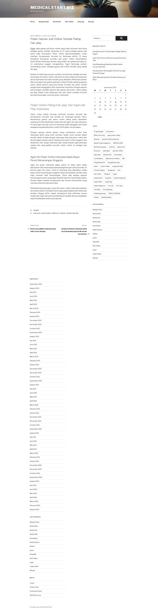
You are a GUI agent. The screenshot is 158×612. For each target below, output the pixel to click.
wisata (96, 197)
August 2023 (34, 336)
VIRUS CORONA (114, 193)
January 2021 (34, 461)
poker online (72, 213)
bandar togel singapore (102, 143)
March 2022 (34, 405)
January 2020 (34, 509)
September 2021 (36, 429)
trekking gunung (100, 193)
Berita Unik (96, 222)
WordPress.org (35, 595)
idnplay (55, 213)
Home (32, 22)
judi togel (97, 155)
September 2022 (36, 381)
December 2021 (35, 417)
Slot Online (69, 22)
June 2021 (33, 441)
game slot (121, 147)
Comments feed (36, 591)
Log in (32, 583)
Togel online (97, 254)
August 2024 (34, 288)
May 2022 (33, 397)
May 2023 (33, 349)
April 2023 (33, 352)
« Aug (100, 117)
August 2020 (34, 481)
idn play (37, 213)
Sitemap (81, 22)
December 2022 (35, 369)
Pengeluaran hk (99, 162)
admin (53, 36)
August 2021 (34, 433)
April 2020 (33, 497)
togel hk (108, 178)
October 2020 (35, 473)
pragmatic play (117, 166)
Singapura (111, 170)
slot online (97, 174)
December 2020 (36, 465)
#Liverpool (110, 131)
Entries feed (34, 587)
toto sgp (119, 186)
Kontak (91, 22)
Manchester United (113, 158)
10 (100, 102)
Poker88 (96, 242)
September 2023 (36, 332)
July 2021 (33, 437)
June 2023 (33, 344)
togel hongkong (119, 178)
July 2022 (33, 389)
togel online (98, 182)
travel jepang (107, 189)
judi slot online (118, 151)
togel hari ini (98, 178)
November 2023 (35, 324)
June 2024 (33, 296)
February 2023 (35, 361)
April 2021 (33, 449)
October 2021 (35, 425)
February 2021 (35, 457)
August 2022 (34, 385)
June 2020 (33, 489)
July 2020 (33, 485)
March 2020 (34, 501)
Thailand (107, 174)
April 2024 (33, 304)
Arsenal (96, 139)
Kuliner (95, 234)
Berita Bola (97, 214)
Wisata (95, 258)
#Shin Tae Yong (99, 135)
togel (115, 174)
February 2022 (35, 409)
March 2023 (34, 356)
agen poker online (113, 135)
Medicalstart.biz (52, 7)
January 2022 (34, 413)
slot (119, 170)
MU (123, 158)
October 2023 (35, 328)
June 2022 (33, 393)
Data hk (112, 147)
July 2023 (33, 340)
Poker (32, 49)
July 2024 (33, 292)
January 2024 (34, 316)
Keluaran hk (107, 155)
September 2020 (36, 477)
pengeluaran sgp (114, 162)
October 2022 (35, 377)
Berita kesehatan (100, 147)
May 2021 (33, 445)
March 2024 (34, 308)
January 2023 (34, 365)
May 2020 (33, 493)
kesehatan (118, 155)
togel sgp (108, 182)
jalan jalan (106, 151)
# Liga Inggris (98, 131)
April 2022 (33, 401)
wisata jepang (106, 197)
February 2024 (35, 312)
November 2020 (36, 469)
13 (115, 102)
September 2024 (36, 284)
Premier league (99, 170)
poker (36, 210)
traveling (97, 189)
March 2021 (34, 453)
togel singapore (99, 186)
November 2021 (35, 421)
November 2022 (35, 373)
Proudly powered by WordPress (41, 607)
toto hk (110, 186)
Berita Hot (57, 22)
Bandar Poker (44, 22)
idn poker (46, 213)
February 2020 (35, 505)
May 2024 (33, 300)
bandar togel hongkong (110, 139)
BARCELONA (118, 143)
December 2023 (35, 320)
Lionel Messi (98, 158)
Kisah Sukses (97, 230)
